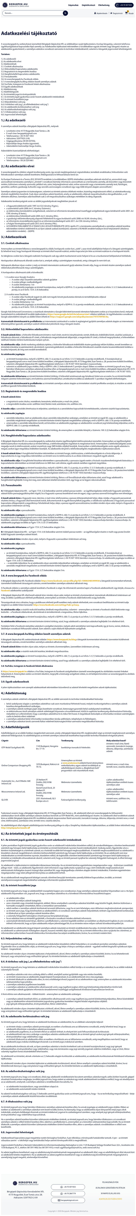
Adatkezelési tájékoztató (110, 1199)
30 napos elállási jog (110, 1194)
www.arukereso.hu (71, 763)
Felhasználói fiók (110, 1182)
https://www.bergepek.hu (15, 672)
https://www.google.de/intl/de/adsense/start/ (69, 314)
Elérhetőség (103, 5)
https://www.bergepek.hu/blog (61, 640)
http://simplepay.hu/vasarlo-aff (15, 828)
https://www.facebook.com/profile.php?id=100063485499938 (70, 581)
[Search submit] (65, 13)
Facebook (5, 591)
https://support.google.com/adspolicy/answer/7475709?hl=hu (79, 317)
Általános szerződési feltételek (110, 1188)
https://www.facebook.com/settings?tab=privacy (56, 605)
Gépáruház (73, 5)
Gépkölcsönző (88, 5)
